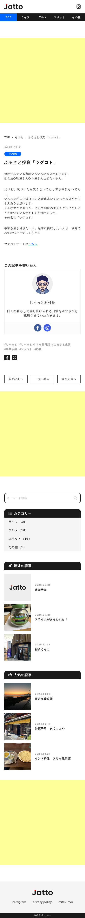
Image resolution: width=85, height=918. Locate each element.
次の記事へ (69, 379)
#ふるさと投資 (61, 344)
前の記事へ (16, 379)
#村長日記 (43, 344)
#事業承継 (10, 349)
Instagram (19, 902)
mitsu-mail (65, 902)
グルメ (42, 17)
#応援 (38, 349)
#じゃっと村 (27, 344)
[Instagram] (47, 328)
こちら (32, 243)
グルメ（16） (18, 530)
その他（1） (17, 547)
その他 (76, 17)
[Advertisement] (42, 80)
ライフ (25, 17)
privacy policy (42, 902)
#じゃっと (10, 344)
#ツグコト (25, 349)
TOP (8, 17)
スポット (59, 17)
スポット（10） (20, 538)
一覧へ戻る (42, 379)
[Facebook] (37, 328)
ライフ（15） (18, 521)
